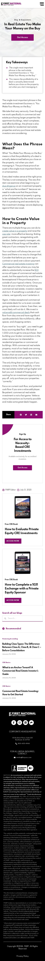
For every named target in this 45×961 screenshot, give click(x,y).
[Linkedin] (25, 722)
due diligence (8, 186)
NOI (37, 270)
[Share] (31, 722)
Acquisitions (26, 20)
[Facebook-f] (13, 722)
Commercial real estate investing (18, 264)
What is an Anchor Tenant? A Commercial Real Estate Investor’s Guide (20, 670)
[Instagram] (19, 722)
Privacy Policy (22, 956)
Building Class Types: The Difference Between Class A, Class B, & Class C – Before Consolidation (21, 647)
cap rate (6, 234)
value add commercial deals (16, 313)
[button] (20, 414)
